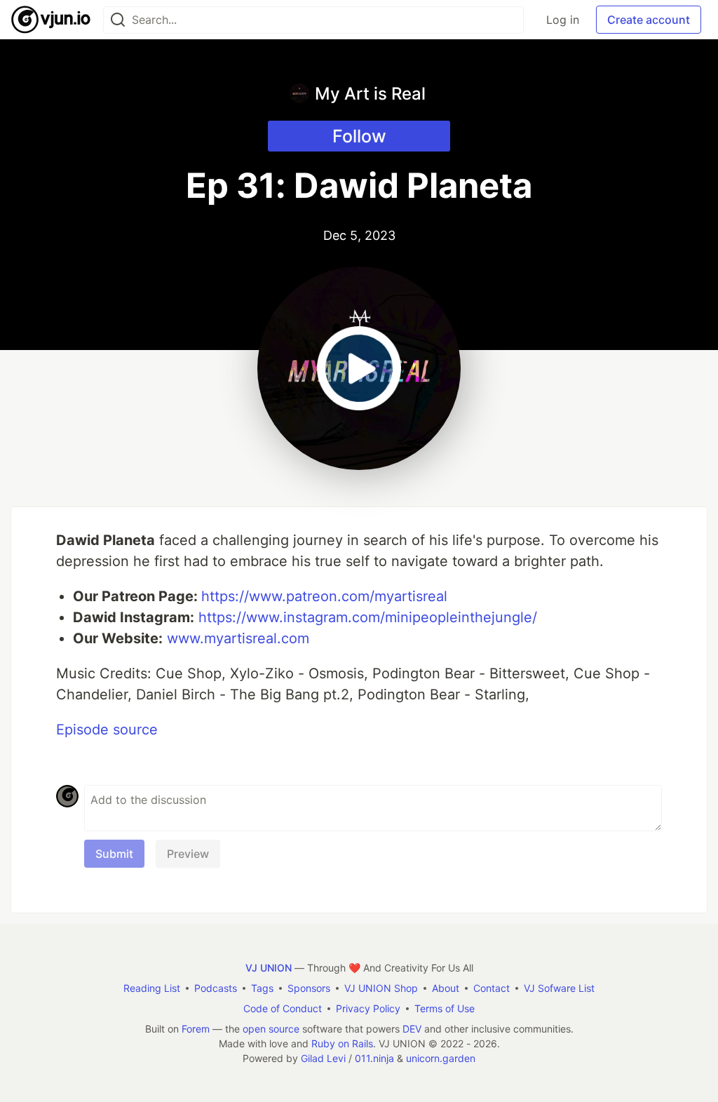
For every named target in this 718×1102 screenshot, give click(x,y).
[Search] (118, 20)
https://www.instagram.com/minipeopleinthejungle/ (367, 617)
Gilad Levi (323, 1058)
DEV (411, 1029)
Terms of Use (444, 1008)
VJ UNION (268, 968)
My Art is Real (370, 93)
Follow (359, 136)
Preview (188, 854)
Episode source (107, 729)
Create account (648, 20)
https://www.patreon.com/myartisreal (324, 596)
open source (271, 1029)
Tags (262, 988)
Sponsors (308, 988)
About (445, 988)
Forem (196, 1029)
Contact (491, 988)
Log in (562, 20)
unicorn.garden (440, 1058)
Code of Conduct (282, 1008)
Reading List (151, 988)
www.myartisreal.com (238, 638)
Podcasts (215, 988)
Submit (114, 854)
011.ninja (374, 1058)
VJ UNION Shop (381, 988)
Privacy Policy (368, 1008)
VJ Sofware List (559, 988)
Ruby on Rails (342, 1043)
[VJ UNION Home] (51, 20)
